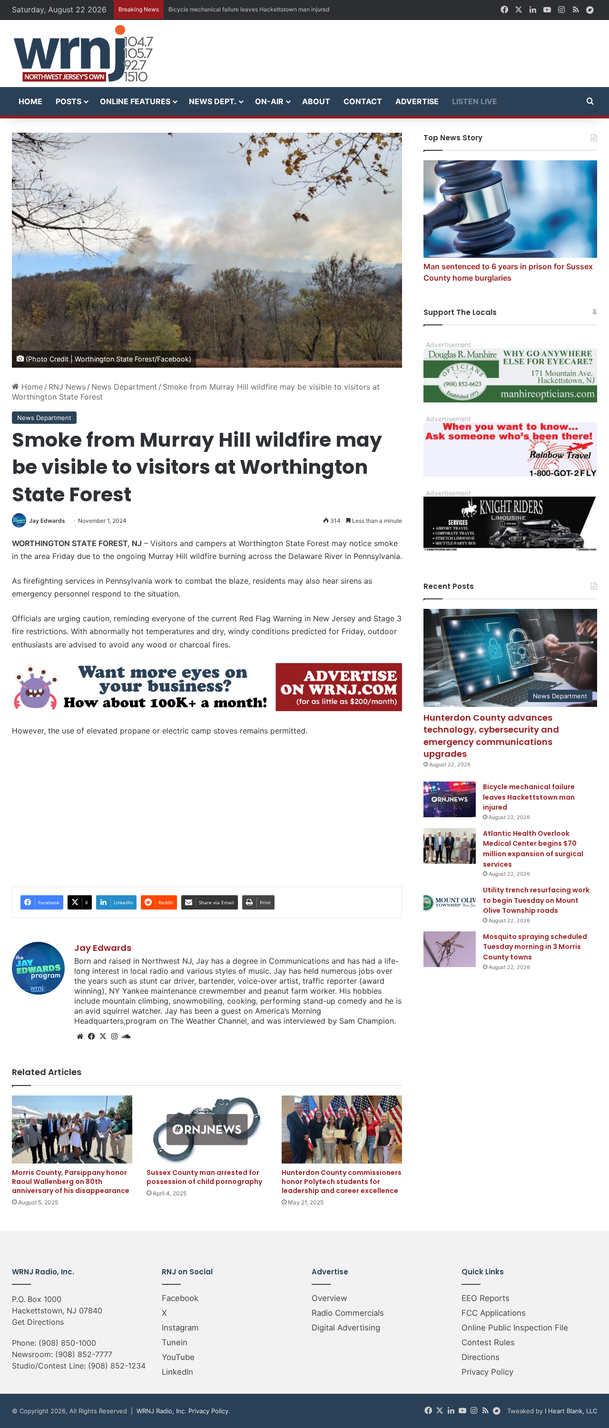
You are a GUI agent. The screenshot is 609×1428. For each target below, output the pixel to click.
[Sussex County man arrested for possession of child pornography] (207, 1129)
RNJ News (67, 386)
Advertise (417, 101)
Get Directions (38, 1322)
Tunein (174, 1342)
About (316, 101)
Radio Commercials (348, 1313)
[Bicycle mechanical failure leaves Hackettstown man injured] (449, 799)
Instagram (180, 1327)
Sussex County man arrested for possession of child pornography (204, 1177)
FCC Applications (494, 1313)
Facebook (180, 1298)
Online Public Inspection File (515, 1327)
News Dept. (212, 101)
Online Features (135, 101)
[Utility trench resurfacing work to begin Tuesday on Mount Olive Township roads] (449, 902)
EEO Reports (486, 1298)
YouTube (178, 1357)
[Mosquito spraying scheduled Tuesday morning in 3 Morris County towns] (449, 949)
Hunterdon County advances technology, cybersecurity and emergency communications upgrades (491, 736)
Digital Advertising (346, 1327)
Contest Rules (488, 1342)
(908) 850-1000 (67, 1343)
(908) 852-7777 (83, 1354)
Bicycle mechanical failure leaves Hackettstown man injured (529, 797)
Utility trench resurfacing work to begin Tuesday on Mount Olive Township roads (536, 900)
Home (30, 101)
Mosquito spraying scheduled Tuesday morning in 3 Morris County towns (535, 947)
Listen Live (474, 101)
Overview (329, 1298)
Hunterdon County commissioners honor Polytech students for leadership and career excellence (342, 1181)
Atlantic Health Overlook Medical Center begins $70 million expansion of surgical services (533, 849)
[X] (102, 1036)
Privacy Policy (487, 1372)
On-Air (269, 101)
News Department (124, 386)
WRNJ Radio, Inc (161, 1411)
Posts (68, 101)
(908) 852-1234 (117, 1365)
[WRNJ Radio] (83, 53)
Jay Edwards (47, 520)
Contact (363, 101)
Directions (481, 1357)
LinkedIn (177, 1372)
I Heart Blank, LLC (571, 1411)
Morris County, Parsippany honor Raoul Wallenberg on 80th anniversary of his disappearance (70, 1181)
